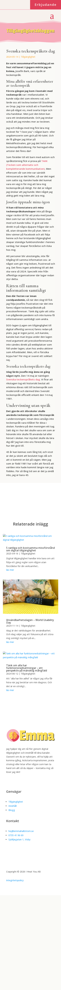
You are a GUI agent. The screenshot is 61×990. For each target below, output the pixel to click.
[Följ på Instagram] (11, 4)
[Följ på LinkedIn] (19, 4)
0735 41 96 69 (15, 835)
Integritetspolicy (15, 880)
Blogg (11, 810)
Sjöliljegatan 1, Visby (19, 839)
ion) (42, 168)
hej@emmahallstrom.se (21, 831)
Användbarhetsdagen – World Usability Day (30, 621)
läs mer (10, 569)
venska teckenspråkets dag (24, 379)
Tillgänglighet (28, 56)
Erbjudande (45, 4)
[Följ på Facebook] (4, 4)
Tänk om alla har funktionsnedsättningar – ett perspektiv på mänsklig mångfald (26, 668)
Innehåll (12, 805)
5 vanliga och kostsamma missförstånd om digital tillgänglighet (30, 549)
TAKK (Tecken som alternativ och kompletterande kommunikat (26, 164)
